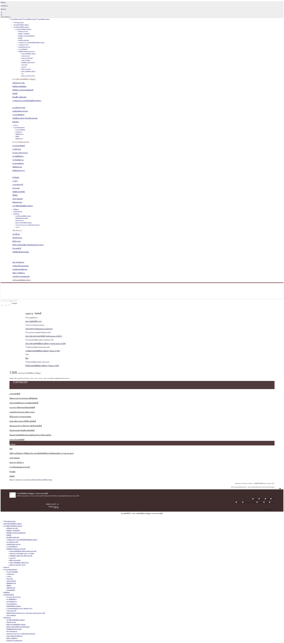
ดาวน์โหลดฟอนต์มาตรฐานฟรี (19, 467)
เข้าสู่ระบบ (3, 9)
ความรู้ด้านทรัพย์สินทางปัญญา (21, 27)
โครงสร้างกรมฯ (19, 220)
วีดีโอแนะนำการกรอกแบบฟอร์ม (20, 417)
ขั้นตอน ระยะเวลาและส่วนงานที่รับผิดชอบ (23, 398)
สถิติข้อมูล (16, 209)
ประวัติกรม (16, 234)
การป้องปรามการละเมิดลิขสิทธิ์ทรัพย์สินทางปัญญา (31, 42)
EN (1, 14)
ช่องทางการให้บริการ (16, 462)
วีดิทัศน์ (17, 136)
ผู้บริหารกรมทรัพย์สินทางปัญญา (23, 222)
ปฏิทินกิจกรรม (19, 138)
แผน (258, 483)
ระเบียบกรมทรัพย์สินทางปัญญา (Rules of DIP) (42, 351)
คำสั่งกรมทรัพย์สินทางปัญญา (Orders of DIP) (42, 366)
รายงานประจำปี (17, 184)
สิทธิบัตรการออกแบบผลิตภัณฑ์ (26, 36)
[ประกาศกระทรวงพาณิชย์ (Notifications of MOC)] (38, 332)
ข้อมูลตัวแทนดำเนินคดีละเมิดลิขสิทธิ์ (21, 430)
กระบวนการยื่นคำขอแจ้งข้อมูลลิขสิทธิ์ (22, 407)
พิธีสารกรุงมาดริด (26, 69)
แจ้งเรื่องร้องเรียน (17, 211)
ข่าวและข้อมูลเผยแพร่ (19, 127)
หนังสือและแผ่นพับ (18, 192)
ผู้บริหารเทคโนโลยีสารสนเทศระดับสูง (18, 627)
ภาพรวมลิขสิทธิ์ (14, 394)
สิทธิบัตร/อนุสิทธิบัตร (19, 86)
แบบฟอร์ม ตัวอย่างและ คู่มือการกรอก (22, 412)
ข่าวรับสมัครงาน (18, 160)
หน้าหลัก (14, 303)
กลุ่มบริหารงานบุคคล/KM (21, 276)
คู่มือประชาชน (17, 202)
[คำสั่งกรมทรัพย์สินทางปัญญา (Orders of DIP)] (37, 362)
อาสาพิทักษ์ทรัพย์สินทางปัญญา (22, 206)
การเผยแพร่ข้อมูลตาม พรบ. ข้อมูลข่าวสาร (19, 608)
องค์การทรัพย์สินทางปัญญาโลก (19, 562)
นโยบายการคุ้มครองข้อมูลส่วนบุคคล (255, 486)
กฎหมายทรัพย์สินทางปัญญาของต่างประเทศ (22, 551)
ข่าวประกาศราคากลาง (20, 153)
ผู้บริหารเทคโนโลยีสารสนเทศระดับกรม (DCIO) (28, 245)
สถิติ (10, 449)
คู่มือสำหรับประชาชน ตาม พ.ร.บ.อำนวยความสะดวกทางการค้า (26, 613)
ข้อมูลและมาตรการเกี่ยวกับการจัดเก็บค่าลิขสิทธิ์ (25, 426)
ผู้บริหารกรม (16, 241)
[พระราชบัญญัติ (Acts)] (31, 317)
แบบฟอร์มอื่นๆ (11, 590)
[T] (272, 499)
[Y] (267, 499)
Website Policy (238, 483)
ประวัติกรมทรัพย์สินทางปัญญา (23, 216)
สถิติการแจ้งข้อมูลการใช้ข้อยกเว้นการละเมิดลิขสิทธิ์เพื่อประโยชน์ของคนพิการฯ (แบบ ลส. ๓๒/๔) (41, 453)
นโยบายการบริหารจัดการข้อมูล (268, 486)
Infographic (16, 188)
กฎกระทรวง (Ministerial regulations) (39, 329)
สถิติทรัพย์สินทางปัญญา (14, 606)
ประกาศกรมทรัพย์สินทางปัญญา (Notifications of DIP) (45, 343)
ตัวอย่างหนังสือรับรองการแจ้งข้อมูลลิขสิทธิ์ (23, 403)
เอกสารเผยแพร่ (17, 199)
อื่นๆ (27, 358)
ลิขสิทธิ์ (20, 38)
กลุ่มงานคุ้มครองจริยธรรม (14, 636)
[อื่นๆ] (27, 354)
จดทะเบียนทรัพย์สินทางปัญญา (21, 24)
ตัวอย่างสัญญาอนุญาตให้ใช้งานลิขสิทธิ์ (22, 421)
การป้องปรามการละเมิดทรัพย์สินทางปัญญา (26, 101)
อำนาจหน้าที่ (16, 248)
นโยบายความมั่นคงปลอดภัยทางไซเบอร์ (238, 486)
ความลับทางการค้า (23, 44)
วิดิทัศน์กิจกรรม (19, 134)
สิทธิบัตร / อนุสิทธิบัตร (24, 33)
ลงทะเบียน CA (4, 5)
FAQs (273, 483)
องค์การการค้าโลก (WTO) (28, 75)
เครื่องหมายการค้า (23, 31)
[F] (255, 499)
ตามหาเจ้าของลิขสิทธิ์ (16, 439)
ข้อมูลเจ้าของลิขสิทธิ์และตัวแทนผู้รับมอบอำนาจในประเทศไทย (30, 435)
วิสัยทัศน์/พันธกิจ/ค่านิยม (21, 218)
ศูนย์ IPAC (15, 122)
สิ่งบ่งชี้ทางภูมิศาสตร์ (23, 40)
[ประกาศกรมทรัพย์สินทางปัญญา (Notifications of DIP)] (39, 339)
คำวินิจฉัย (15, 177)
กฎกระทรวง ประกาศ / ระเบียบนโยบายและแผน (27, 225)
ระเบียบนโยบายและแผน (20, 266)
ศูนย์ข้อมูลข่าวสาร (18, 170)
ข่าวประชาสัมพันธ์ (20, 129)
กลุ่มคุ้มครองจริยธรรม (19, 269)
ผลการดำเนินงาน (18, 262)
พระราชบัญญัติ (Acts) (33, 321)
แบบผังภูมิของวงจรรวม (24, 47)
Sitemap (264, 483)
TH (1, 12)
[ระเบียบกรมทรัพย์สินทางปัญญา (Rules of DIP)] (37, 347)
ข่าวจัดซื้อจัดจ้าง (18, 156)
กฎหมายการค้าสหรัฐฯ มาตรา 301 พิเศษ (21, 553)
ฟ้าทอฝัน (12, 472)
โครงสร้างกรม (17, 238)
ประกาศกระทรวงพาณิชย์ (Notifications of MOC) (43, 336)
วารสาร (15, 181)
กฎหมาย (15, 125)
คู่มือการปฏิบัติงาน (18, 273)
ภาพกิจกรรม (18, 132)
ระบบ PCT (24, 67)
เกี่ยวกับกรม (16, 213)
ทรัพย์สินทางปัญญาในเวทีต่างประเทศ (24, 118)
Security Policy (245, 483)
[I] (261, 499)
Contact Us (269, 483)
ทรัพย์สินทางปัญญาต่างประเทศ (26, 51)
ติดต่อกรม (12, 479)
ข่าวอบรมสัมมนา (18, 163)
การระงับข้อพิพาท (23, 49)
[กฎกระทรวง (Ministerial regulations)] (34, 325)
